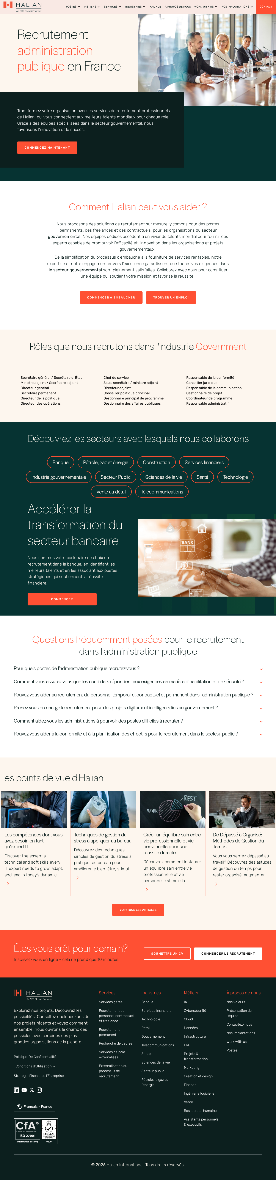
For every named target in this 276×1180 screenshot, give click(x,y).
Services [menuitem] (111, 6)
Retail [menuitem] (146, 1028)
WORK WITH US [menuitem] (204, 6)
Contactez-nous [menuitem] (239, 1024)
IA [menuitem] (185, 1002)
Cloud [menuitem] (188, 1019)
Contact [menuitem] (266, 6)
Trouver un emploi (171, 297)
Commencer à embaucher (111, 297)
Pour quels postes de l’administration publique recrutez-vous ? (77, 668)
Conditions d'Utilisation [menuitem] (34, 1066)
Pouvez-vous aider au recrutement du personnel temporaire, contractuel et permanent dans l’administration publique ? (133, 694)
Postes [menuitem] (71, 6)
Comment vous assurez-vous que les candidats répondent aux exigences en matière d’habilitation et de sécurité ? (129, 681)
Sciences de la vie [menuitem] (155, 1062)
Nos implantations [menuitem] (235, 6)
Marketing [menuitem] (191, 1067)
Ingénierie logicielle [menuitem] (199, 1093)
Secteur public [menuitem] (152, 1071)
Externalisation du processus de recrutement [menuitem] (113, 1071)
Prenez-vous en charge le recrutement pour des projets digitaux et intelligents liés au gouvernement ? (116, 707)
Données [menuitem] (191, 1028)
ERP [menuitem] (187, 1045)
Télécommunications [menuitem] (157, 1045)
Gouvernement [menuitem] (153, 1036)
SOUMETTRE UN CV (167, 953)
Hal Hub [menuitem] (155, 6)
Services (107, 992)
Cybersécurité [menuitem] (195, 1011)
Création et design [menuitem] (198, 1076)
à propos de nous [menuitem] (178, 6)
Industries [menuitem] (133, 6)
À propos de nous (244, 992)
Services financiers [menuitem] (156, 1011)
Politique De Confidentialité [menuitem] (35, 1057)
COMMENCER (62, 599)
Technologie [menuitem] (150, 1019)
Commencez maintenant (47, 147)
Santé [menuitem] (146, 1054)
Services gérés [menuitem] (110, 1002)
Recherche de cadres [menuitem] (115, 1043)
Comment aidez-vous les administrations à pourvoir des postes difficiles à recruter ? (98, 721)
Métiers (191, 992)
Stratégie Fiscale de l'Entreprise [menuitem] (39, 1076)
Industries (151, 992)
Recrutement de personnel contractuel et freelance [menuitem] (116, 1016)
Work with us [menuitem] (237, 1042)
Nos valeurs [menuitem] (236, 1002)
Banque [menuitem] (147, 1002)
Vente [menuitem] (188, 1102)
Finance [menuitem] (190, 1085)
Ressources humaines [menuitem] (201, 1111)
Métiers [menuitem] (90, 6)
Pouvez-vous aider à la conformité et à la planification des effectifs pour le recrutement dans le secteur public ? (126, 734)
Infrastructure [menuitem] (195, 1036)
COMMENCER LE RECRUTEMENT (228, 953)
